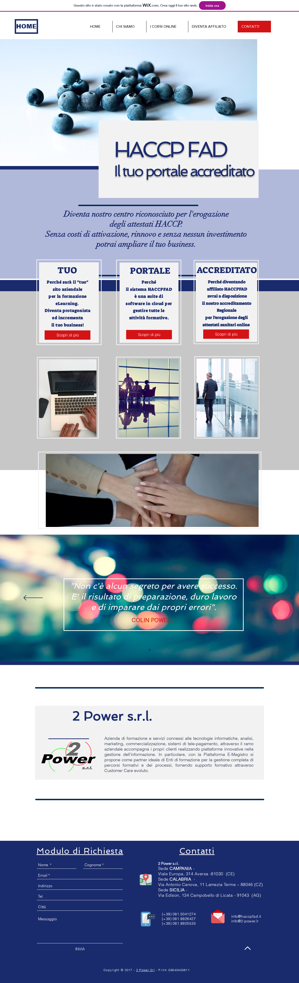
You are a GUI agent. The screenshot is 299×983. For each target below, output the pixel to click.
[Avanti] (266, 598)
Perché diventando (227, 282)
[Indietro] (33, 598)
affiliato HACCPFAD (226, 289)
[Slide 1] (150, 650)
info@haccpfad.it (246, 916)
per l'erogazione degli (226, 317)
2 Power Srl (145, 970)
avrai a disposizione (226, 296)
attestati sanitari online (227, 325)
